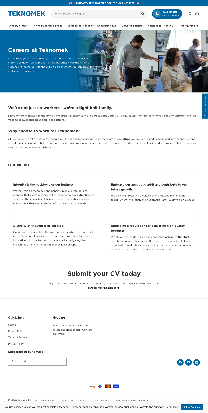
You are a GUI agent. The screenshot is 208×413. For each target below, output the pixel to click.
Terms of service (101, 400)
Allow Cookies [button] (192, 407)
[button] (197, 13)
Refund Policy (16, 331)
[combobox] (99, 14)
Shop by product (18, 26)
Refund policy (68, 400)
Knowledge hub (106, 26)
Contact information (139, 400)
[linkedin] (196, 362)
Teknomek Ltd (26, 400)
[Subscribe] (62, 362)
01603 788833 (170, 16)
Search (12, 325)
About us (169, 26)
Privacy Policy (16, 344)
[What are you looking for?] (144, 13)
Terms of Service (17, 338)
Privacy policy (84, 400)
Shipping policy (119, 400)
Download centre (132, 26)
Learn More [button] (172, 407)
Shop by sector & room (48, 26)
